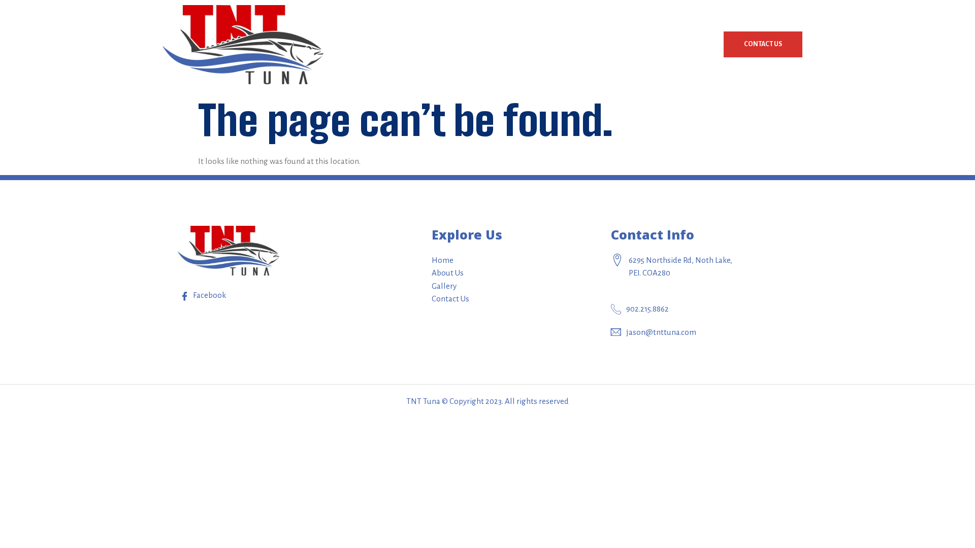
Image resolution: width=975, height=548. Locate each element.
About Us (634, 44)
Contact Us (763, 44)
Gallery (690, 44)
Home (581, 44)
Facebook (208, 295)
